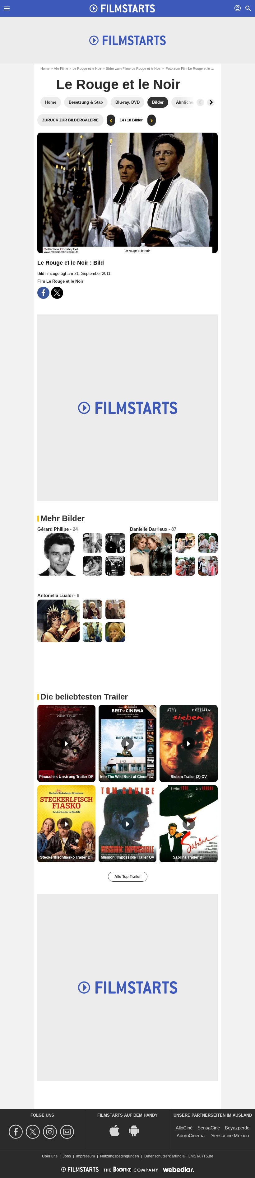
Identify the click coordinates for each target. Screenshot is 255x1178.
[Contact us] (68, 1132)
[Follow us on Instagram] (51, 1132)
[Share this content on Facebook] (43, 293)
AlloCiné (184, 1127)
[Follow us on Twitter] (34, 1132)
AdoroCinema (191, 1135)
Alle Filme (61, 68)
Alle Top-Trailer (127, 876)
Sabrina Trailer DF (189, 857)
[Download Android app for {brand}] (137, 1130)
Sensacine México (230, 1135)
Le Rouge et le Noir (86, 68)
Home (44, 68)
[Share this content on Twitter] (57, 293)
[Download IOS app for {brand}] (118, 1130)
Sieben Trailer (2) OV (189, 777)
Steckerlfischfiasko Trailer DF (66, 857)
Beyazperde (237, 1127)
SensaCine (208, 1127)
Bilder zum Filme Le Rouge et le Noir (133, 68)
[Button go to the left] (200, 102)
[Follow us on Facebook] (17, 1132)
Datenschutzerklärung (163, 1156)
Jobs (67, 1156)
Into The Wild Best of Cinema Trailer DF (128, 777)
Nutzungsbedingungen (119, 1156)
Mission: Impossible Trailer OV (127, 857)
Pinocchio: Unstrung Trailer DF (66, 777)
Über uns (50, 1156)
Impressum (85, 1156)
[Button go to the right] (211, 102)
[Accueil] (122, 8)
